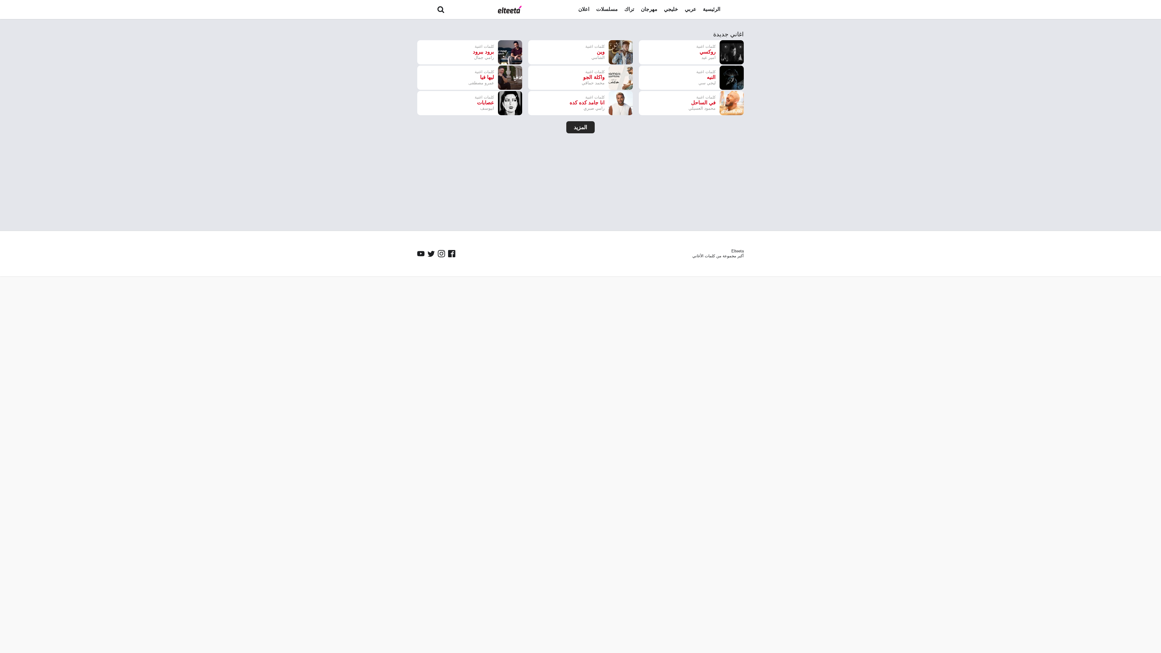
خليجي (671, 9)
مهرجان (649, 9)
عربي (690, 9)
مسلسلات (607, 9)
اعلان (584, 9)
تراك (629, 9)
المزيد (580, 127)
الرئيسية (711, 9)
